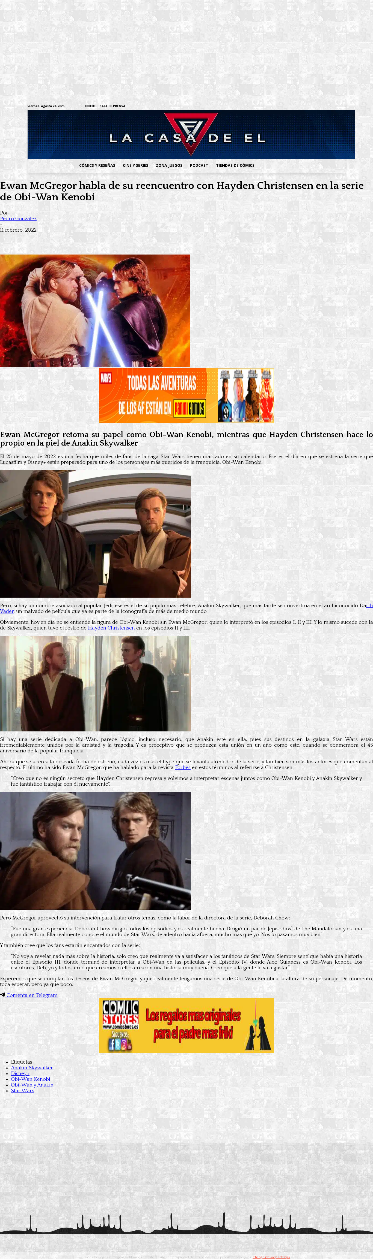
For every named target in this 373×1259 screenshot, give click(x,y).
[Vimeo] (278, 106)
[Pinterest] (87, 238)
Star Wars (22, 1091)
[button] (302, 165)
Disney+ (20, 1073)
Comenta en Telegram (31, 995)
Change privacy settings (271, 1257)
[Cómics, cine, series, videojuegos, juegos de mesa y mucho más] (158, 134)
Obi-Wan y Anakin (32, 1085)
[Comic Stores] (186, 1051)
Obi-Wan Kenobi (30, 1079)
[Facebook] (292, 106)
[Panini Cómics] (186, 421)
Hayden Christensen (111, 628)
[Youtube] (342, 106)
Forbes (183, 767)
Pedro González (18, 219)
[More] (107, 238)
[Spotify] (317, 106)
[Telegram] (325, 106)
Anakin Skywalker (32, 1068)
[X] (334, 106)
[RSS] (309, 106)
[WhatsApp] (68, 238)
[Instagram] (300, 106)
